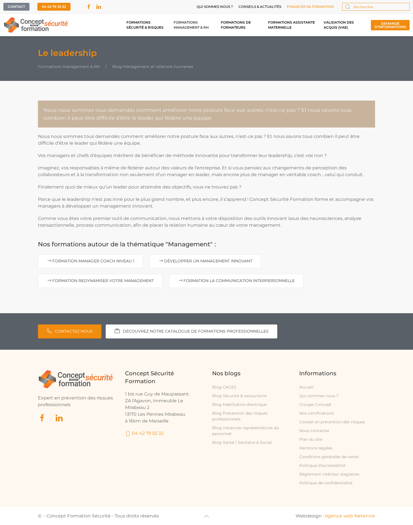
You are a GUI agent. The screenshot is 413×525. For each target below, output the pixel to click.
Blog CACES (224, 387)
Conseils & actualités (260, 6)
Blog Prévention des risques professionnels (239, 416)
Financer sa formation (310, 6)
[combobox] (376, 7)
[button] (206, 516)
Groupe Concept (315, 404)
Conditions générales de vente (328, 456)
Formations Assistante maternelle (291, 24)
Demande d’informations (390, 25)
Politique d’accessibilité (322, 465)
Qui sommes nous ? (215, 6)
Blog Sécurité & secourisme (239, 395)
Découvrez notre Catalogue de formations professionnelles (196, 331)
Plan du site (310, 439)
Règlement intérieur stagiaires (329, 474)
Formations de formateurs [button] (236, 24)
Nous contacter (314, 430)
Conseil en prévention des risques (332, 421)
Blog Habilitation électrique (239, 404)
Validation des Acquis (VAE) (339, 24)
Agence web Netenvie (350, 516)
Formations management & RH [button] (191, 24)
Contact (16, 6)
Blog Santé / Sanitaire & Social (242, 442)
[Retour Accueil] (36, 25)
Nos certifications (316, 413)
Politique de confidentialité (325, 482)
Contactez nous (74, 331)
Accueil (306, 387)
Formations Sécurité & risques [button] (145, 24)
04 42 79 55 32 (54, 6)
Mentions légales (315, 448)
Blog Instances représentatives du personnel (245, 430)
